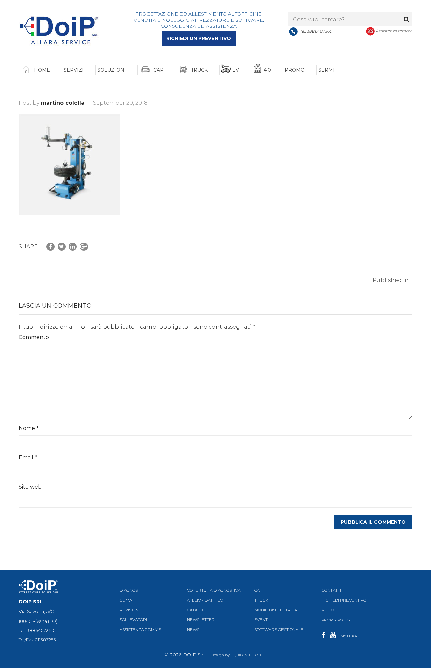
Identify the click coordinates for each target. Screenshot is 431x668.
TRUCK (261, 600)
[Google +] (84, 247)
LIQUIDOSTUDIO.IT (246, 655)
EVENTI (261, 620)
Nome (29, 428)
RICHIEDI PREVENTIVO (344, 600)
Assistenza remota (394, 30)
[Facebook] (50, 247)
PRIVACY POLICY (336, 620)
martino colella (63, 103)
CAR (258, 590)
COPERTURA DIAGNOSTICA (213, 590)
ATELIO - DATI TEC (205, 600)
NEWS (193, 629)
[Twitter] (62, 247)
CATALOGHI (198, 609)
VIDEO (328, 609)
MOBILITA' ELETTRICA (275, 609)
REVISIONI (129, 609)
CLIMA (126, 600)
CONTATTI (331, 590)
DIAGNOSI (129, 590)
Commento (34, 337)
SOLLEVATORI (133, 620)
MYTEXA (348, 635)
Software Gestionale (278, 629)
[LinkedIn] (73, 247)
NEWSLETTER (201, 620)
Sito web (30, 487)
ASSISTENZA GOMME (140, 629)
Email (28, 457)
